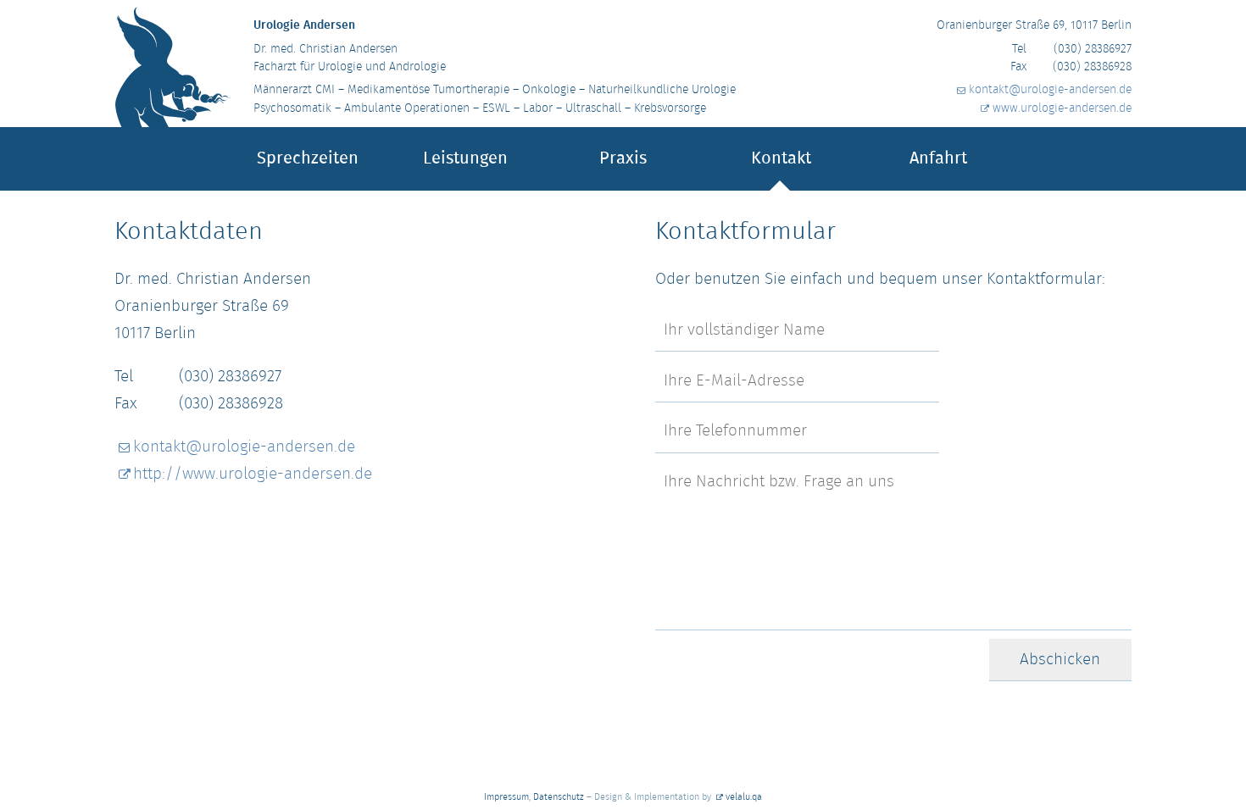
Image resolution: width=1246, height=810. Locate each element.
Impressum (506, 797)
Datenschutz (558, 797)
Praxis (623, 159)
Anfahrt (938, 159)
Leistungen (465, 159)
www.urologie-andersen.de (1062, 109)
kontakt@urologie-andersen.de (1050, 90)
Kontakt (781, 159)
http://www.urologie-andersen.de (252, 474)
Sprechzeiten (308, 159)
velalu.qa (743, 797)
